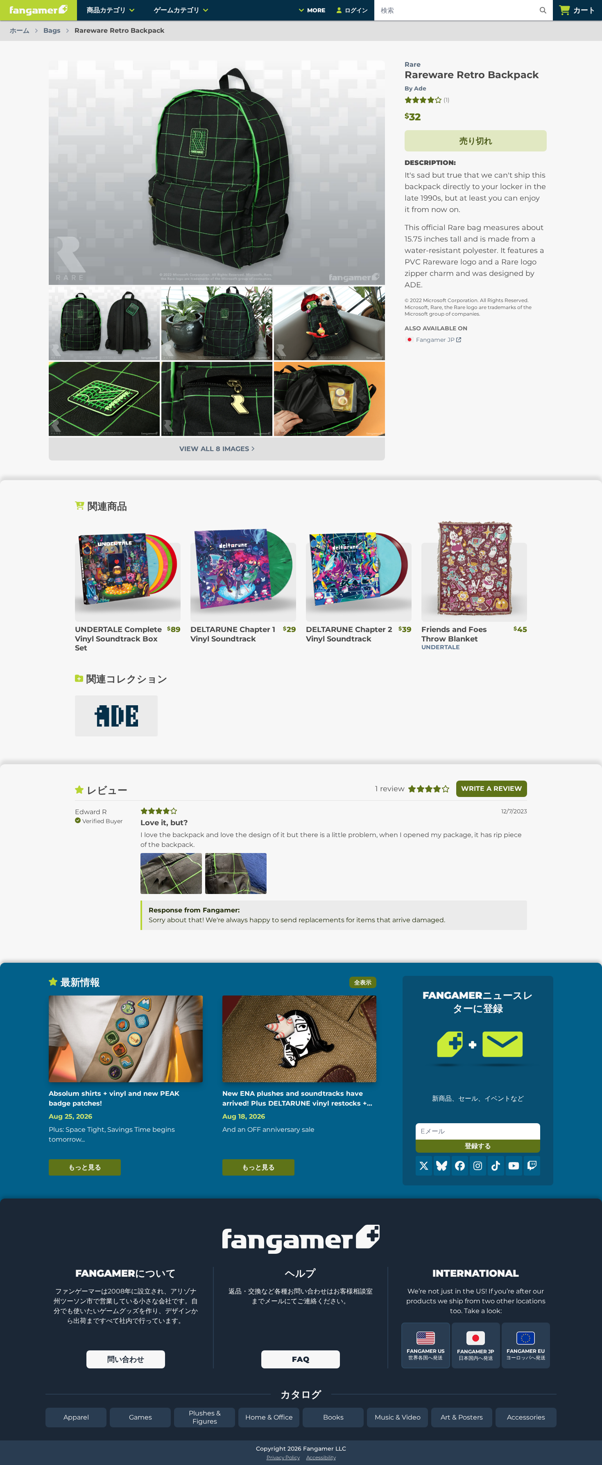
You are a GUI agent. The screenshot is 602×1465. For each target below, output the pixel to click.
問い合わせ (125, 1359)
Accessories (526, 1417)
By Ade (415, 88)
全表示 (362, 982)
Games (140, 1417)
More (316, 10)
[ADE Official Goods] (116, 716)
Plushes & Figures (205, 1417)
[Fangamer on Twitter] (424, 1166)
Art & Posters (462, 1417)
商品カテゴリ (106, 10)
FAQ (300, 1359)
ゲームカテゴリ (177, 10)
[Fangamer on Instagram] (478, 1166)
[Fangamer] (38, 10)
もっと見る (84, 1167)
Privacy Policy (283, 1457)
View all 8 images (215, 449)
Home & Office (269, 1417)
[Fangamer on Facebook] (460, 1166)
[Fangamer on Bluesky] (442, 1166)
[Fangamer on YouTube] (514, 1166)
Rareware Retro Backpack (472, 75)
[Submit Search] (543, 10)
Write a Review (491, 788)
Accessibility (321, 1457)
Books (333, 1417)
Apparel (76, 1417)
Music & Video (398, 1417)
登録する (478, 1146)
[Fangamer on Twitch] (532, 1166)
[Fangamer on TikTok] (496, 1166)
